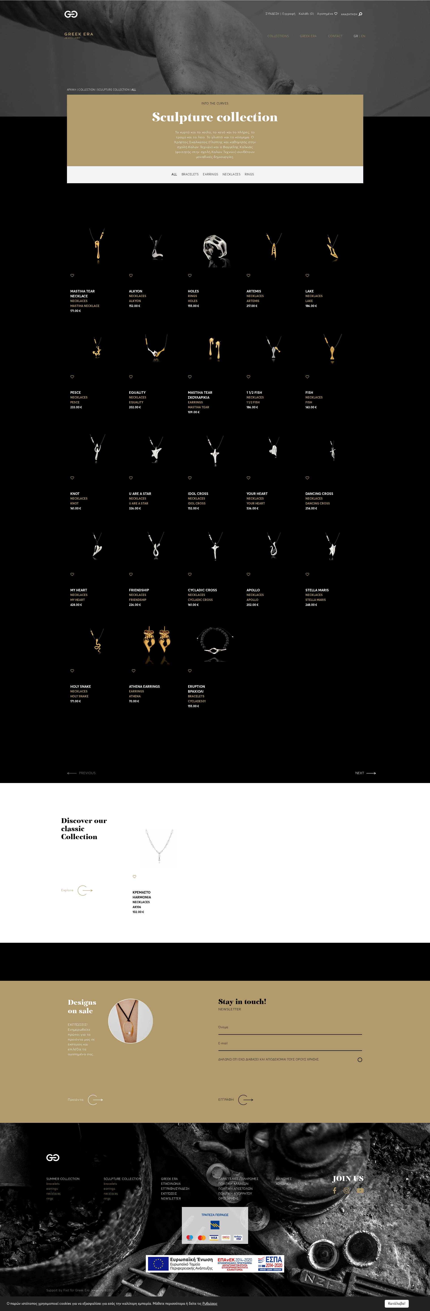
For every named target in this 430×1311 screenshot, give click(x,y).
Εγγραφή (288, 14)
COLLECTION (86, 90)
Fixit (66, 1290)
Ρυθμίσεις (209, 1303)
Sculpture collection (113, 90)
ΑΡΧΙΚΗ (71, 90)
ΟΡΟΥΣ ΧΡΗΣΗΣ (307, 1059)
